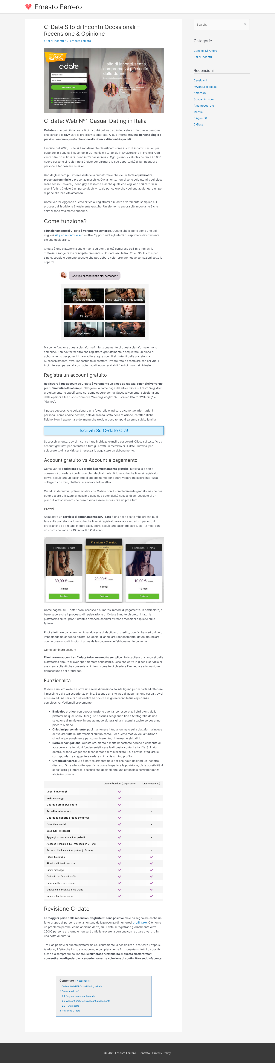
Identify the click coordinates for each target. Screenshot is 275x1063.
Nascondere (83, 980)
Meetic (198, 112)
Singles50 (200, 118)
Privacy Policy (161, 1053)
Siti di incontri (55, 41)
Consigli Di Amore (206, 50)
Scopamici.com (204, 99)
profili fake (140, 922)
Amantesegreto (204, 105)
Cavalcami (200, 80)
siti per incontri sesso (69, 235)
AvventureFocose (205, 87)
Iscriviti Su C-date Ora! (104, 430)
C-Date (198, 124)
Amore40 (200, 93)
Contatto (144, 1053)
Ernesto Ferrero (58, 7)
